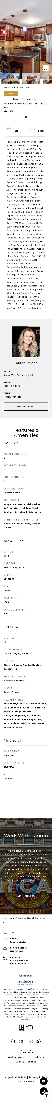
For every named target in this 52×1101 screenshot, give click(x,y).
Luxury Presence (26, 1061)
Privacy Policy (38, 1077)
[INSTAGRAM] (22, 1041)
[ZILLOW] (38, 1041)
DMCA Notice (26, 1081)
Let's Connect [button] (26, 896)
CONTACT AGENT (26, 406)
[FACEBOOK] (14, 1041)
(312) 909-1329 (12, 385)
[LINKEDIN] (30, 1041)
